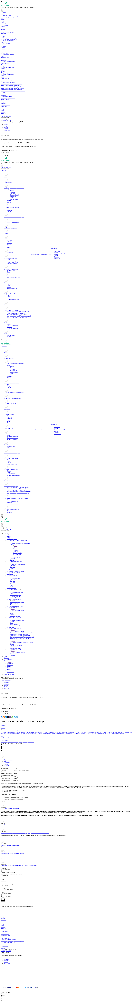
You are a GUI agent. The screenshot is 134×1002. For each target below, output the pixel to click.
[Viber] (10, 717)
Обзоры (3, 948)
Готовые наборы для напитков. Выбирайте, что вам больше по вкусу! (19, 865)
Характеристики (8, 760)
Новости (3, 924)
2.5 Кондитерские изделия (17, 631)
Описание (6, 761)
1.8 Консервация (120, 732)
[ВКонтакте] (1, 717)
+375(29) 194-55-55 (6, 116)
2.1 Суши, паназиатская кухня (28, 733)
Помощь (3, 943)
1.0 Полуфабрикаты (9, 732)
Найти (2, 995)
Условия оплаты (5, 934)
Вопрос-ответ (4, 929)
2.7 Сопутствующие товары (17, 652)
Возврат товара (5, 938)
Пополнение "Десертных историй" (10, 808)
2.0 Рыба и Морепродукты (17, 602)
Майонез (5, 737)
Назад (9, 534)
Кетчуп (10, 737)
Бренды (3, 918)
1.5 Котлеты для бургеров (93, 732)
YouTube (6, 128)
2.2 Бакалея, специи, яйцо (17, 610)
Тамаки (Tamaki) (18, 742)
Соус (14, 547)
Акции (2, 917)
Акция (2, 732)
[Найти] (2, 11)
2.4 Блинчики (67, 733)
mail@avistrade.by (6, 120)
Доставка (6, 765)
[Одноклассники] (4, 717)
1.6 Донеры (103, 732)
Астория (7, 742)
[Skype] (15, 717)
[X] (8, 717)
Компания (3, 920)
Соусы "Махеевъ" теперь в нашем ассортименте (13, 824)
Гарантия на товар (5, 936)
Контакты (3, 928)
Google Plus (7, 130)
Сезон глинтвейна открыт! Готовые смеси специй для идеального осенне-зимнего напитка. (25, 833)
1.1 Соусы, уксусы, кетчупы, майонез (20, 543)
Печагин (11, 742)
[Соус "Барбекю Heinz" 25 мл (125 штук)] (2, 757)
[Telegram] (17, 717)
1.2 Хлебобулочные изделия (17, 564)
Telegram (6, 127)
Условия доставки (5, 935)
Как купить (7, 762)
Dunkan (25, 742)
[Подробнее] (1, 818)
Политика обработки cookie (8, 942)
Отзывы (3, 925)
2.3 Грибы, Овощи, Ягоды (17, 620)
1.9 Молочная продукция (16, 592)
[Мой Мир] (6, 717)
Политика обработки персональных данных (12, 941)
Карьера (3, 927)
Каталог (9, 536)
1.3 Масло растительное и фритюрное (59, 732)
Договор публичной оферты (8, 939)
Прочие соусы (30, 742)
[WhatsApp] (12, 717)
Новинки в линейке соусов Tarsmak (10, 845)
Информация (4, 931)
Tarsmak (3, 742)
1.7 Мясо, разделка (15, 578)
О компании (10, 663)
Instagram (6, 126)
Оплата (6, 764)
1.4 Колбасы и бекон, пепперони (77, 732)
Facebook (6, 124)
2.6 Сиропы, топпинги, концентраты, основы (22, 642)
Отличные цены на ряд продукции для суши (12, 853)
